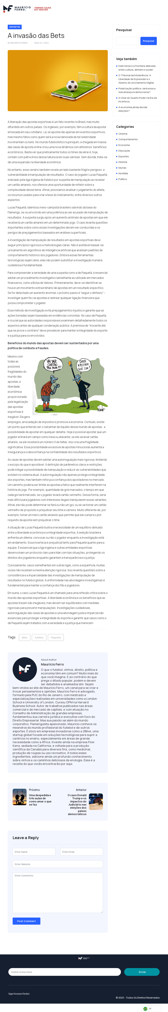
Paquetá (56, 637)
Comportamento (128, 139)
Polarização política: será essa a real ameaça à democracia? (137, 90)
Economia (124, 145)
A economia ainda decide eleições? (132, 109)
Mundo (122, 167)
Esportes (14, 27)
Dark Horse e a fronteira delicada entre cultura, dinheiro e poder (137, 67)
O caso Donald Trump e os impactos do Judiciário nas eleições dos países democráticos (77, 805)
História (122, 162)
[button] (129, 9)
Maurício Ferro (19, 42)
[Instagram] (152, 9)
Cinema (122, 133)
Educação (124, 150)
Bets (24, 637)
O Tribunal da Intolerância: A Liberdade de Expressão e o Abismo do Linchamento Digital (136, 79)
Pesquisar (124, 30)
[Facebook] (161, 9)
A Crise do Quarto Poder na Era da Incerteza (137, 99)
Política (122, 179)
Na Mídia (123, 173)
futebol (39, 637)
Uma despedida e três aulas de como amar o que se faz (40, 800)
